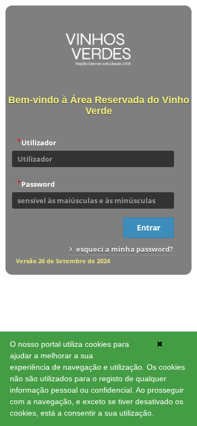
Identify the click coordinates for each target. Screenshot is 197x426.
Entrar (148, 227)
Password (36, 183)
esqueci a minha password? (123, 249)
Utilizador (37, 142)
